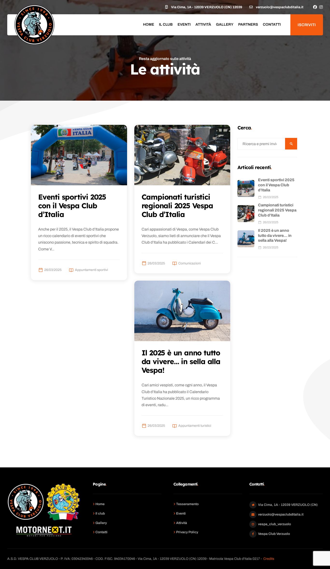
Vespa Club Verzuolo (274, 534)
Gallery (224, 24)
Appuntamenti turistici (194, 425)
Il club (166, 24)
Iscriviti (307, 25)
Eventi (184, 24)
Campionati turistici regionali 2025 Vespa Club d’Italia (277, 210)
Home (148, 24)
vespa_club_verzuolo (274, 524)
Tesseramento (187, 504)
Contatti (272, 24)
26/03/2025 (53, 270)
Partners (248, 24)
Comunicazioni (189, 263)
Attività (203, 24)
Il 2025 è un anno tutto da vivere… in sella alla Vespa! (275, 235)
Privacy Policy (187, 532)
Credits (268, 559)
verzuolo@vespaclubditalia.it (280, 514)
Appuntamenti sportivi (91, 270)
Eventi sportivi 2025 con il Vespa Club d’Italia (276, 185)
